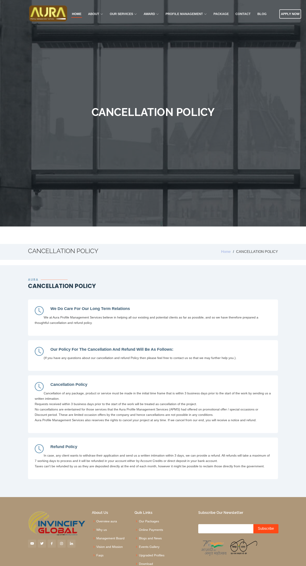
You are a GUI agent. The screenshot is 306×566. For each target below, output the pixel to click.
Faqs (99, 555)
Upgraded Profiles (151, 555)
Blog (262, 14)
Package (221, 14)
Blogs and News (150, 538)
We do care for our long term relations (90, 308)
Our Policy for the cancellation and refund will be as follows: (111, 349)
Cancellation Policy (68, 384)
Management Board (110, 538)
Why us (101, 529)
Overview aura (106, 521)
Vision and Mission (109, 546)
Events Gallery (149, 546)
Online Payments (151, 529)
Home (76, 14)
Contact (243, 14)
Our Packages (149, 521)
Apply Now (290, 14)
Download (146, 563)
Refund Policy (63, 446)
